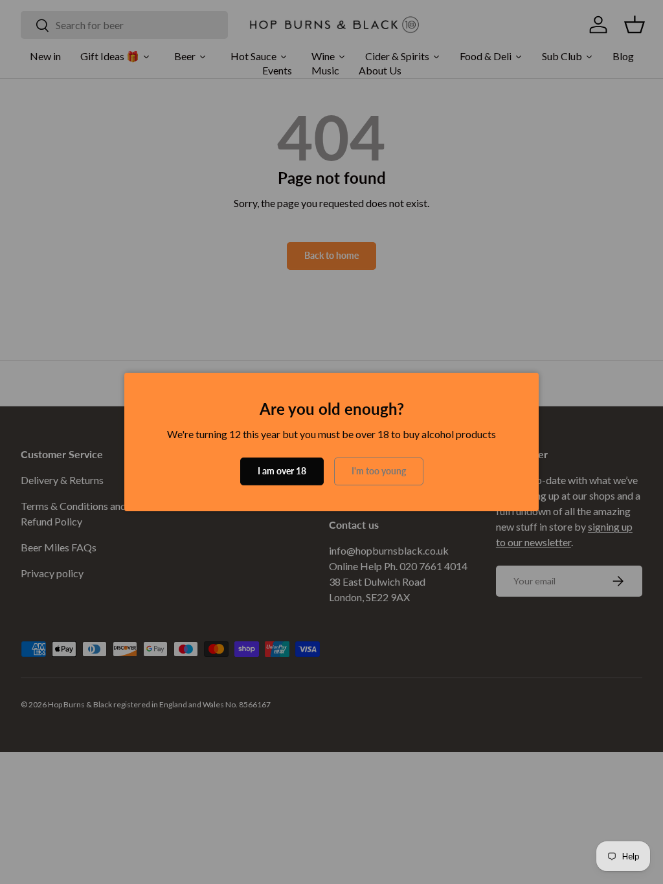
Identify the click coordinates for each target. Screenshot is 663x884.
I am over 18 (282, 470)
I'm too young (379, 470)
